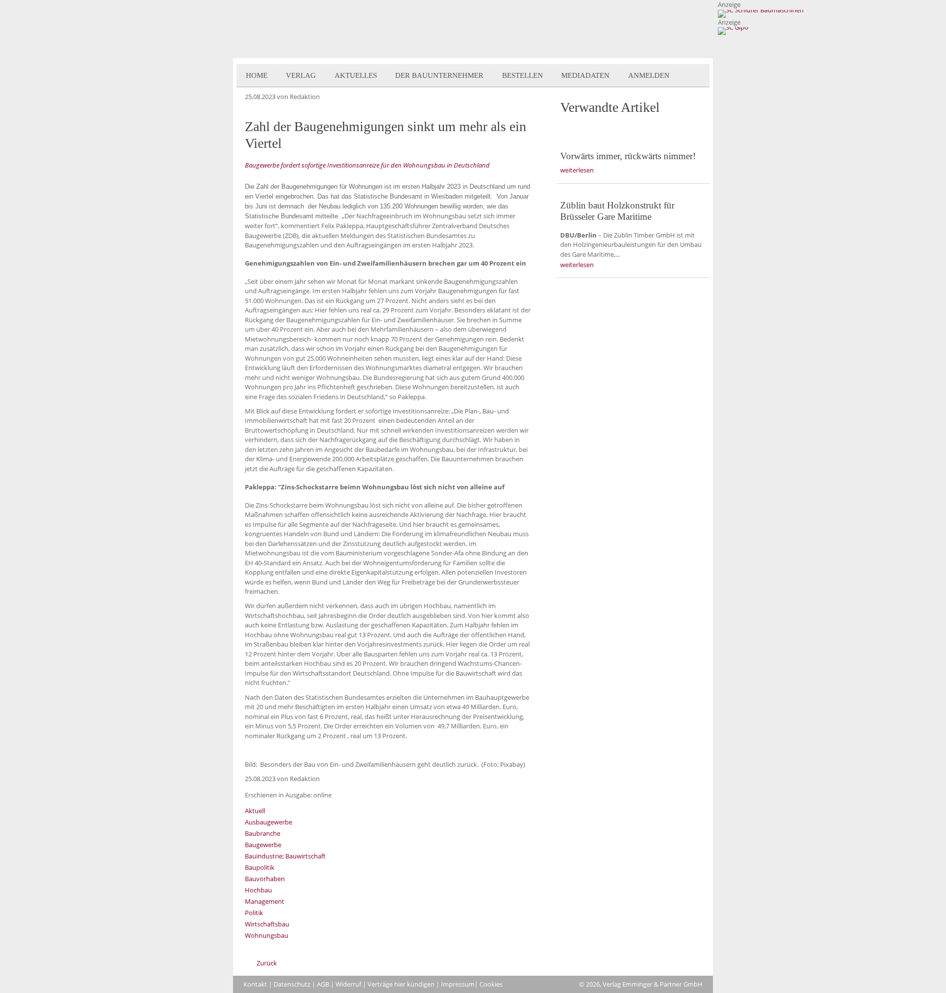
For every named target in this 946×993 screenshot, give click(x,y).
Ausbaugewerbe (268, 822)
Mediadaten (585, 75)
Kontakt (255, 984)
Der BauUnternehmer (439, 75)
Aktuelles (356, 75)
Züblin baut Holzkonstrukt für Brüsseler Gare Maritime (617, 211)
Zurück (267, 963)
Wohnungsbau (266, 935)
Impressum (457, 984)
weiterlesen (577, 170)
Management (264, 901)
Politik (254, 912)
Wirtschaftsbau (267, 924)
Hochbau (258, 890)
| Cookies (488, 984)
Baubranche (262, 833)
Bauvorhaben (265, 878)
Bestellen (522, 75)
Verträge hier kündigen (401, 984)
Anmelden (649, 75)
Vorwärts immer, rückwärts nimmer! (628, 156)
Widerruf (348, 984)
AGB (323, 984)
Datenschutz (291, 984)
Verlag (301, 75)
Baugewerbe (263, 844)
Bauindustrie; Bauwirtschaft (285, 856)
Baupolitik (259, 867)
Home (257, 75)
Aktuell (255, 810)
